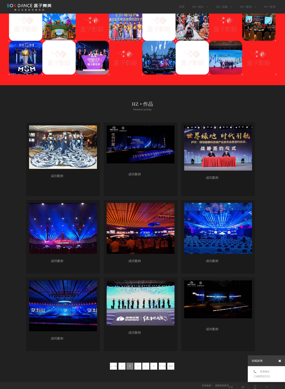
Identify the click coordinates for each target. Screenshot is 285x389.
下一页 (162, 366)
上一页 (113, 366)
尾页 (170, 366)
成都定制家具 (222, 385)
